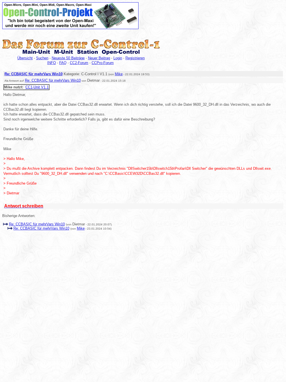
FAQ (62, 63)
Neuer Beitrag (99, 58)
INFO (51, 63)
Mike (119, 74)
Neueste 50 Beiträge (68, 58)
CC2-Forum (79, 63)
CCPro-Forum (103, 63)
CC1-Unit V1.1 (37, 87)
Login (117, 58)
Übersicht (25, 58)
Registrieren (135, 58)
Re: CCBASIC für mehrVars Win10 (33, 74)
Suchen (42, 58)
